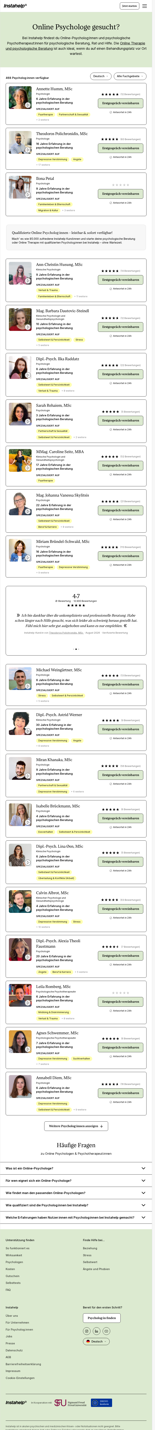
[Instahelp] (15, 6)
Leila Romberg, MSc (53, 986)
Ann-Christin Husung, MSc (59, 264)
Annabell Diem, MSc (53, 1077)
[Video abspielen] (28, 105)
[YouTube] (106, 1331)
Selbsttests (13, 1282)
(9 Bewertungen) (130, 720)
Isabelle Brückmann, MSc (58, 806)
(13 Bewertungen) (130, 675)
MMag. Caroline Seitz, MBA (60, 451)
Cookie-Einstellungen (20, 1378)
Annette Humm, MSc (54, 89)
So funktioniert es (17, 1248)
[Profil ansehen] (20, 97)
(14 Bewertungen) (130, 270)
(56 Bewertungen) (130, 766)
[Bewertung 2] (76, 649)
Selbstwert (90, 1262)
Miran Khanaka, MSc (54, 759)
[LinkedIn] (96, 1331)
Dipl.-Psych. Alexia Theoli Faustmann (58, 944)
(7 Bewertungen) (130, 946)
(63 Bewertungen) (130, 900)
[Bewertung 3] (78, 649)
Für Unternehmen (17, 1322)
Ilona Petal (45, 178)
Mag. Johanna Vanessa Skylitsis (62, 495)
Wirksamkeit (14, 1255)
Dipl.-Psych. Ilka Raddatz (57, 359)
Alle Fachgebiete (128, 76)
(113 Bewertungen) (130, 547)
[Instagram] (87, 1331)
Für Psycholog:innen (19, 1329)
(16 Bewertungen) (130, 1084)
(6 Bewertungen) (130, 809)
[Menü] (144, 6)
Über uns (12, 1315)
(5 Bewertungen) (130, 411)
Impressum (13, 1371)
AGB (8, 1357)
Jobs (9, 1336)
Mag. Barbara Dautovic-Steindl (62, 311)
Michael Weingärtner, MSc (59, 670)
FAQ (8, 1289)
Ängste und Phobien (96, 1269)
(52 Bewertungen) (130, 456)
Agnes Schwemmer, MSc (57, 1033)
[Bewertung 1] (73, 649)
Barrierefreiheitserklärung (23, 1364)
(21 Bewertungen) (130, 501)
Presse (10, 1343)
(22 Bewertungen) (130, 365)
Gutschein (12, 1276)
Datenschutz (14, 1350)
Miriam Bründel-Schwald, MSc (63, 541)
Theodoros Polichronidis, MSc (62, 133)
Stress (87, 1255)
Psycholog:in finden (102, 1318)
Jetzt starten (129, 5)
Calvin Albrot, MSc (52, 893)
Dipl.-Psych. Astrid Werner (59, 714)
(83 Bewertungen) (130, 139)
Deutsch (99, 76)
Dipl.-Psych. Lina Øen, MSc (59, 846)
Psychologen (14, 1262)
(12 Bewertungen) (130, 94)
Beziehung (90, 1248)
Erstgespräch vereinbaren (120, 103)
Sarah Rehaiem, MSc (53, 405)
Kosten (10, 1269)
